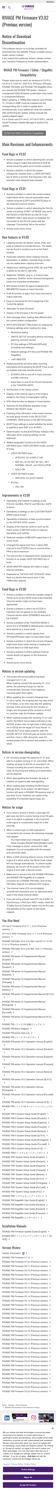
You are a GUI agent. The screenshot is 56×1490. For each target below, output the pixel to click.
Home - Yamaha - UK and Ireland (14, 1405)
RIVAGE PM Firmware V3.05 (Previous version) (25, 1356)
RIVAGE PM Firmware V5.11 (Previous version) (25, 1309)
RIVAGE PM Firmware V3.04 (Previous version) (25, 1361)
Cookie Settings (28, 1469)
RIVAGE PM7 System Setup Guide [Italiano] (23, 1174)
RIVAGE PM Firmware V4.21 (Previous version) (25, 1343)
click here (31, 1456)
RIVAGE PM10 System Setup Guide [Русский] (24, 1144)
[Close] (53, 1428)
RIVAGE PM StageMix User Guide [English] (23, 1200)
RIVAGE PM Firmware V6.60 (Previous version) (25, 1279)
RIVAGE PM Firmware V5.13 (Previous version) (25, 1300)
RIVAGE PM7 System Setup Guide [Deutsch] (23, 1161)
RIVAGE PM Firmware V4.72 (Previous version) (25, 1330)
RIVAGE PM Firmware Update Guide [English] (24, 1231)
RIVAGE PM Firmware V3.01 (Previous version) (25, 1374)
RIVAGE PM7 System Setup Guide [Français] (24, 1170)
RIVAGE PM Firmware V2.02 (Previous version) (25, 1391)
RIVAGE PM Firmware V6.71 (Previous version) (25, 1266)
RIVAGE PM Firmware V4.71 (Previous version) (25, 1335)
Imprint (7, 1464)
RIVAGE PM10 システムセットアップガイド (23, 1152)
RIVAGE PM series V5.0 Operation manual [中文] (25, 1102)
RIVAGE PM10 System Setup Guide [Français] (24, 1126)
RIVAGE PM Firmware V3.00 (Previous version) (25, 1378)
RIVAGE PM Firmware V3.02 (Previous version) (25, 1369)
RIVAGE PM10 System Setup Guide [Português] (25, 1139)
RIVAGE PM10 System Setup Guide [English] (24, 1113)
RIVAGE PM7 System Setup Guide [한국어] (23, 1178)
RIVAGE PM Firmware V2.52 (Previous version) (25, 1382)
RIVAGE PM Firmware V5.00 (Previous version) (25, 1326)
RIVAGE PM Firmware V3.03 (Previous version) (25, 1365)
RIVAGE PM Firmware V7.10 (16, 1257)
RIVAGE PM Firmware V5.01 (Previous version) (25, 1322)
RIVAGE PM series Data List (15, 1032)
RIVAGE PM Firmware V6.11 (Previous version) (25, 1283)
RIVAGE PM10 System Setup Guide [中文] (22, 1148)
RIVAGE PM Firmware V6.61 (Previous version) (25, 1274)
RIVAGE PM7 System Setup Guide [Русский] (23, 1187)
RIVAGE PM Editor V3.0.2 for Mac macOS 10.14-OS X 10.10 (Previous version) (27, 943)
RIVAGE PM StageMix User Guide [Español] (23, 1208)
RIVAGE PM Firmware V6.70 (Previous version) (25, 1270)
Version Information (11, 1253)
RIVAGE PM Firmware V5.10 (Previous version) (25, 1313)
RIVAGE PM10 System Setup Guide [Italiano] (24, 1131)
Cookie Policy (30, 1464)
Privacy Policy (17, 1464)
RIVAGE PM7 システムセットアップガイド (23, 1195)
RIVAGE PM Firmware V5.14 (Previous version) (25, 1296)
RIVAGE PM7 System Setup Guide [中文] (22, 1191)
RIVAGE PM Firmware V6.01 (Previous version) (25, 1292)
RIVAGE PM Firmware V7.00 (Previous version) (25, 1261)
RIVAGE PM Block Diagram (15, 1028)
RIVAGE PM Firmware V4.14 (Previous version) (25, 1348)
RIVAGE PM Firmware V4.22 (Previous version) (25, 1339)
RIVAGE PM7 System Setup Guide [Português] (24, 1182)
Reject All (28, 1477)
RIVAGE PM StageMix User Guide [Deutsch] (23, 1204)
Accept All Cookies (28, 1485)
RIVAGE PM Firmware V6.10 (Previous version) (25, 1287)
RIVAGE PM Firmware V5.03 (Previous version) (25, 1317)
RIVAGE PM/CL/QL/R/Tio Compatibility (25, 133)
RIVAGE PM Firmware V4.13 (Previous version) (25, 1352)
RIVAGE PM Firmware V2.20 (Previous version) (25, 1387)
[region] (28, 1457)
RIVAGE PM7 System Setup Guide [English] (23, 1157)
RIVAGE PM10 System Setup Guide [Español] (24, 1122)
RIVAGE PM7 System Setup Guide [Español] (23, 1165)
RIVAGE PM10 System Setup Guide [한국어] (23, 1135)
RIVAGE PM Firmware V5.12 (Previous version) (25, 1304)
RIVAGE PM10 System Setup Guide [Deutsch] (24, 1118)
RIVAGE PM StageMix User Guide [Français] (23, 1213)
